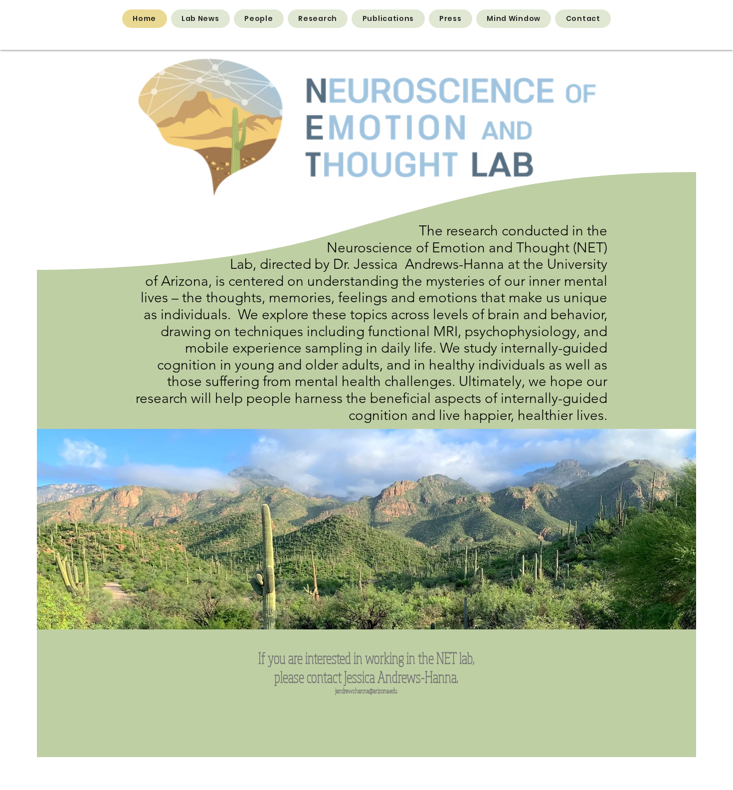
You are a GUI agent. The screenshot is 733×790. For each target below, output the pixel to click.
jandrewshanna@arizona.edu (366, 690)
